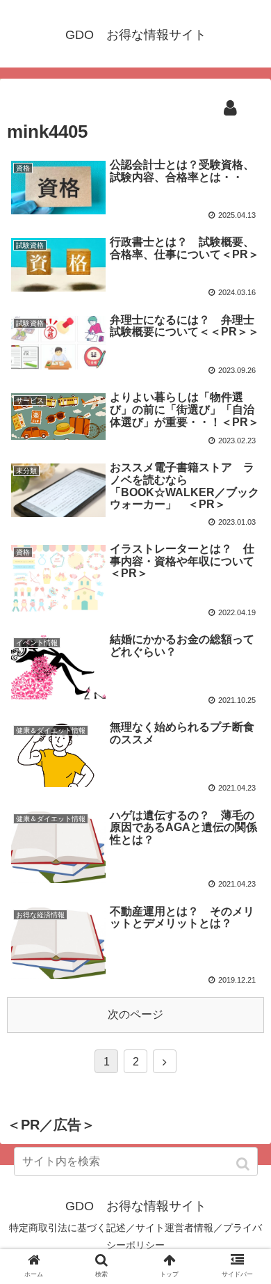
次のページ (135, 1014)
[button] (244, 1164)
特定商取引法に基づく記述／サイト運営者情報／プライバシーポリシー (135, 1236)
